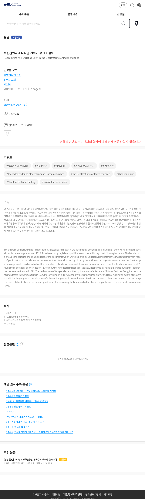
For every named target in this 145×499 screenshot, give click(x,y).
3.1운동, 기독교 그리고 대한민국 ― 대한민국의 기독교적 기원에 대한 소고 (39, 432)
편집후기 (10, 411)
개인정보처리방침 (73, 494)
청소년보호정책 (93, 494)
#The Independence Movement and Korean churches (35, 174)
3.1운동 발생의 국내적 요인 (18, 406)
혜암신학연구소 (12, 75)
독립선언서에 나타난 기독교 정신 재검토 (24, 416)
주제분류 (24, 14)
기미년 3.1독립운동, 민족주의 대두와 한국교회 (27, 401)
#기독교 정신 (60, 166)
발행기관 (72, 14)
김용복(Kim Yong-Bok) (15, 105)
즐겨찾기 (135, 27)
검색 (123, 26)
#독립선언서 (41, 166)
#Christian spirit (125, 174)
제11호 (8, 84)
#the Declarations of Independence (90, 174)
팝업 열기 (22, 344)
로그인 (123, 5)
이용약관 (56, 494)
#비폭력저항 (107, 166)
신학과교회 (10, 80)
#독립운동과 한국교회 (17, 166)
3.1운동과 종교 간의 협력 (17, 396)
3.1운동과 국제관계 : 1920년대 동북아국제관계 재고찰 (31, 391)
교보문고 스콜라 (40, 494)
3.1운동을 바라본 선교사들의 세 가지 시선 (25, 421)
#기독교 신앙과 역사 (84, 166)
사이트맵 (108, 494)
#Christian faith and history (20, 182)
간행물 (121, 14)
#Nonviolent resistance (55, 182)
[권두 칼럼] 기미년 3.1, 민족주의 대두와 (30, 459)
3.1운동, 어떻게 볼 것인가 (18, 426)
